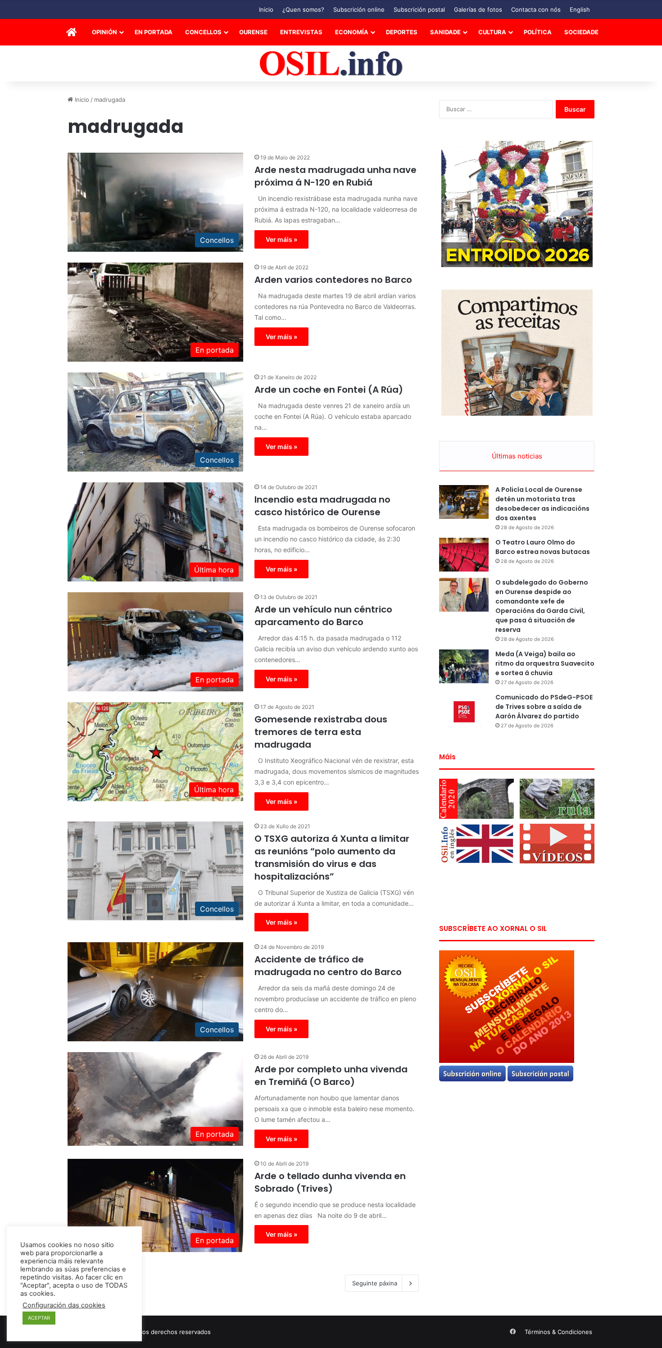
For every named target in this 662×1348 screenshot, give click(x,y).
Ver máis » (281, 239)
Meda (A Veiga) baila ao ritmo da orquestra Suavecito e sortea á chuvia (544, 663)
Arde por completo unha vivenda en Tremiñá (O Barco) (331, 1075)
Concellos (203, 32)
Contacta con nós (536, 9)
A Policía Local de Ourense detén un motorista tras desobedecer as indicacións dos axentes (542, 503)
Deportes (401, 32)
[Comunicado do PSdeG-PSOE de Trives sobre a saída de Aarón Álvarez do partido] (464, 709)
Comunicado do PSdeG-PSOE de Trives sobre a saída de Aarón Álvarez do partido (544, 707)
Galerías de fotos (478, 9)
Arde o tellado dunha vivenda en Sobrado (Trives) (330, 1182)
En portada (153, 32)
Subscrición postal (419, 9)
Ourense (253, 32)
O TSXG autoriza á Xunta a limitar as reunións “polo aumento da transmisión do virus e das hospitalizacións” (331, 857)
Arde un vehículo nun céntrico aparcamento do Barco (323, 615)
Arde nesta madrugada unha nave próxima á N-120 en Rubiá (335, 176)
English (580, 9)
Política (538, 32)
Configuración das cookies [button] (64, 1305)
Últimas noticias (517, 456)
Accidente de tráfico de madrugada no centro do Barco (328, 965)
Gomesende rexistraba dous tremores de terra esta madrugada (320, 732)
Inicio (266, 9)
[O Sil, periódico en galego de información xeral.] (331, 63)
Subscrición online (359, 9)
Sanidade (445, 32)
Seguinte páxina (374, 1283)
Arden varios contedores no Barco (333, 279)
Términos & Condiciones (558, 1331)
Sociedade (581, 32)
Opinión (104, 32)
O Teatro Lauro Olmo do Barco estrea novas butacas (542, 547)
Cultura (492, 32)
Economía (351, 32)
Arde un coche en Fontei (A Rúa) (328, 389)
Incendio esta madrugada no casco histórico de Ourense (322, 505)
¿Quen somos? (303, 9)
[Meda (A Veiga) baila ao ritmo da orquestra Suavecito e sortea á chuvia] (464, 666)
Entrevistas (301, 32)
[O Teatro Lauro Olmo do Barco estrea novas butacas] (464, 555)
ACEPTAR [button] (39, 1318)
